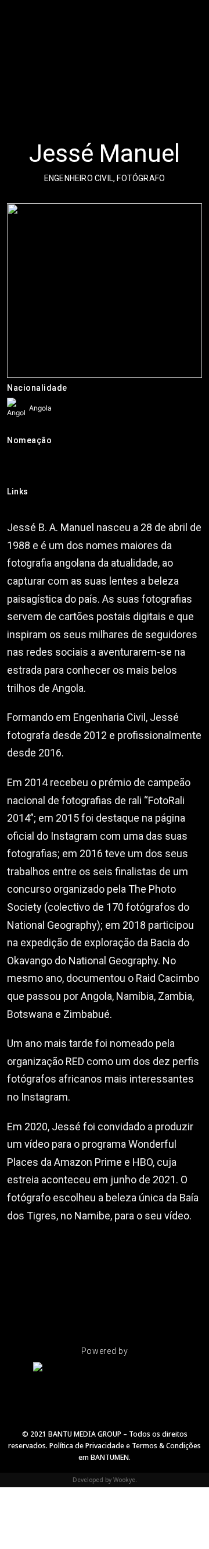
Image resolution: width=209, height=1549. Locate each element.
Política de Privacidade (87, 1446)
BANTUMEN (110, 1457)
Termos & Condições (166, 1446)
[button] (15, 14)
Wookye (124, 1480)
